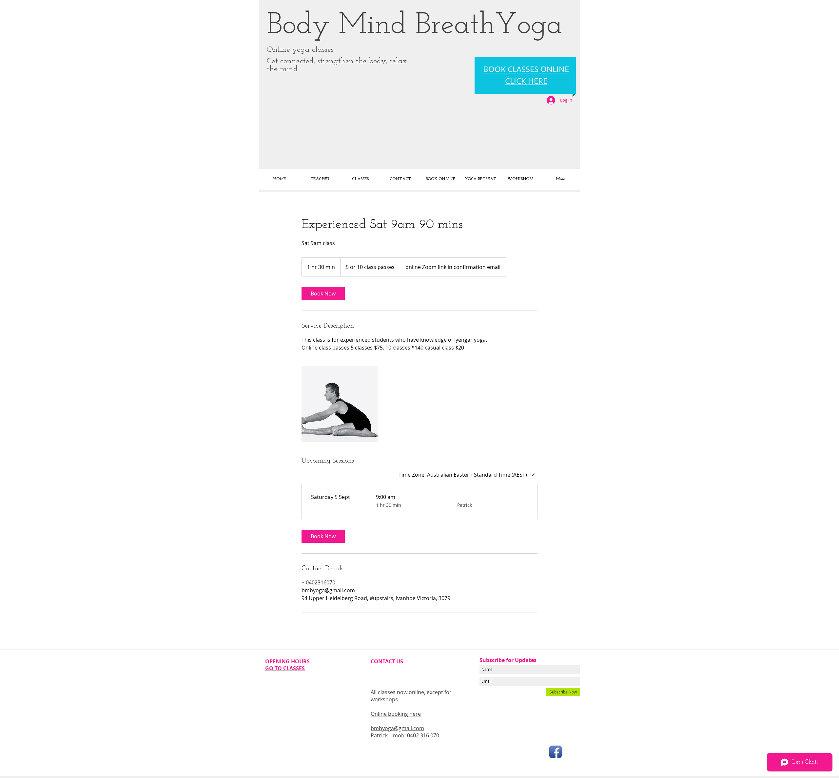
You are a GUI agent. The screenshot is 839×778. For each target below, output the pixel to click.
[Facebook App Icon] (555, 752)
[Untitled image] (340, 404)
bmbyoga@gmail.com (397, 728)
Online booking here (396, 713)
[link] (323, 293)
